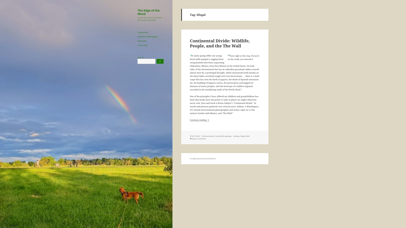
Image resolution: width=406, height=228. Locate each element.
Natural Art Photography (148, 36)
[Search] (160, 61)
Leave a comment (199, 139)
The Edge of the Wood (149, 12)
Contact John (143, 45)
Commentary (143, 32)
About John (142, 41)
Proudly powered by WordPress (203, 158)
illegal (243, 136)
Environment (209, 136)
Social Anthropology (223, 136)
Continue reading (200, 120)
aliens (237, 136)
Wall (247, 136)
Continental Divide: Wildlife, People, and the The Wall (220, 43)
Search (140, 57)
